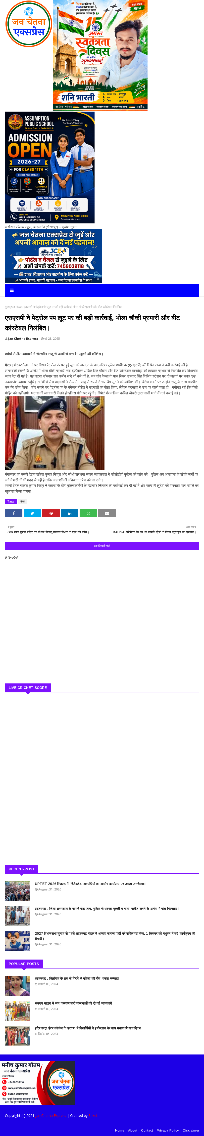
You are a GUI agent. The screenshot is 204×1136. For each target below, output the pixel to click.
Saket (93, 1115)
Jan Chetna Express (23, 339)
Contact (147, 1130)
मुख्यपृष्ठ (9, 307)
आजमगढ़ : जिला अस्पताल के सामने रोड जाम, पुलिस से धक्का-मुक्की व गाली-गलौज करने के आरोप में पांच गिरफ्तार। (107, 909)
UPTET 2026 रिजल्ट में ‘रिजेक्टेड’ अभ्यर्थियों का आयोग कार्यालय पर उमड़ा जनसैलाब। (91, 884)
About (132, 1130)
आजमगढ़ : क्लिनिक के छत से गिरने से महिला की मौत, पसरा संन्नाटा (77, 978)
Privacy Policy (168, 1130)
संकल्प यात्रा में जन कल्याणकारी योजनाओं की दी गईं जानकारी (73, 1003)
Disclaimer (191, 1130)
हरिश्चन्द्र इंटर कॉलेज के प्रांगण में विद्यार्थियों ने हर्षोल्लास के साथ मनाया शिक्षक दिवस (88, 1028)
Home (119, 1130)
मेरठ (18, 307)
